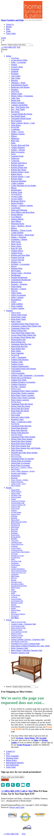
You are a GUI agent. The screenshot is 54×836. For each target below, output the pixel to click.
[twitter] (18, 786)
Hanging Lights (17, 419)
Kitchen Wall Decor (19, 163)
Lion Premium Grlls (17, 601)
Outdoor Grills (17, 362)
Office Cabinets (17, 297)
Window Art (16, 262)
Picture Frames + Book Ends (22, 235)
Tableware (15, 158)
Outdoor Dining (16, 313)
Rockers (14, 478)
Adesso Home (15, 490)
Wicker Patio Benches (20, 433)
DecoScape (14, 554)
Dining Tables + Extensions (22, 96)
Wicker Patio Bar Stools (20, 406)
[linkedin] (28, 786)
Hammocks (15, 476)
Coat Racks (15, 208)
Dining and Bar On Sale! (18, 628)
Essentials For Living (17, 555)
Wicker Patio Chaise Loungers (23, 398)
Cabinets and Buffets (19, 105)
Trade (8, 31)
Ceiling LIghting (17, 308)
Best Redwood (15, 525)
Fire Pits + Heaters (18, 387)
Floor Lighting (17, 306)
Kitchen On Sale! (16, 633)
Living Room (15, 58)
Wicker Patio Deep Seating (21, 439)
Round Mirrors (17, 214)
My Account (41, 738)
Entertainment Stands (19, 85)
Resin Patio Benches (19, 430)
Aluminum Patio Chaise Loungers (24, 391)
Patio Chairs (16, 321)
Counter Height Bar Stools (21, 114)
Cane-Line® (14, 540)
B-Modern (14, 516)
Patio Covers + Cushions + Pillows (21, 467)
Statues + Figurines (18, 237)
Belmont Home (15, 523)
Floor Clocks (16, 246)
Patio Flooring (15, 469)
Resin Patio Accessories (20, 465)
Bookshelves (16, 300)
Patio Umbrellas (17, 353)
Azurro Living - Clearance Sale (23, 624)
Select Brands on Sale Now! (19, 641)
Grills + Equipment (18, 357)
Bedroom (14, 266)
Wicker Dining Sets (18, 330)
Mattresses (15, 138)
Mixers (14, 188)
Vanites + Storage (18, 150)
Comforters (15, 129)
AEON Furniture (16, 491)
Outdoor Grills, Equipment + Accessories (27, 375)
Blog (8, 29)
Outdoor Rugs (16, 253)
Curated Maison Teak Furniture (20, 552)
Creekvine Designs (16, 550)
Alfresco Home (15, 493)
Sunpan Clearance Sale (20, 653)
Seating (14, 65)
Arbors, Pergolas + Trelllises (19, 480)
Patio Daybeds (17, 450)
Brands (9, 27)
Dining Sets (15, 100)
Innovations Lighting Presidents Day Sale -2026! (30, 646)
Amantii (13, 499)
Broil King (14, 531)
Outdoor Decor (17, 251)
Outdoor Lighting (16, 413)
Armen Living (15, 508)
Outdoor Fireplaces (18, 384)
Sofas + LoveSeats (18, 62)
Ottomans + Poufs (18, 83)
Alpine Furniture (16, 497)
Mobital (13, 608)
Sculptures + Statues (19, 239)
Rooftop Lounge (16, 389)
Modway (13, 612)
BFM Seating (15, 527)
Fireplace (14, 89)
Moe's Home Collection (18, 614)
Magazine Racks (17, 223)
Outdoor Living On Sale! (18, 622)
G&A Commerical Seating (19, 571)
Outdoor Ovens (17, 364)
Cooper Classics (16, 548)
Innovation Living (16, 582)
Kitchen (13, 154)
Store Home (30, 738)
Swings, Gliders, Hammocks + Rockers (23, 471)
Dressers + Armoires (19, 284)
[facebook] (8, 786)
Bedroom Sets (16, 282)
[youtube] (23, 786)
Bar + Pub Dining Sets (20, 107)
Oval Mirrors (16, 217)
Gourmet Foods (17, 156)
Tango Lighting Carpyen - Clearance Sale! (28, 639)
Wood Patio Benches (19, 428)
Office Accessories (18, 295)
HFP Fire (14, 578)
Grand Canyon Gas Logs (18, 572)
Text (18, 47)
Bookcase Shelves (18, 201)
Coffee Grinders (17, 183)
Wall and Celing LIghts (20, 417)
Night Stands (16, 286)
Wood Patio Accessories (20, 463)
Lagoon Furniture (16, 599)
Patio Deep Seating (16, 435)
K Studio (13, 591)
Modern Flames (15, 610)
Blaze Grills (14, 529)
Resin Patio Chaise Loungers (22, 395)
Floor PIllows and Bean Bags (22, 212)
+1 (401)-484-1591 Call (13, 791)
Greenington (14, 574)
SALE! (9, 620)
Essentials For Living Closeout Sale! (25, 644)
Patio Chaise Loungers (20, 400)
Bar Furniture (16, 121)
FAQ (8, 754)
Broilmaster (14, 533)
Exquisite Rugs (15, 557)
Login (3, 38)
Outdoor (9, 311)
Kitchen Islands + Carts (20, 176)
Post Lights (15, 415)
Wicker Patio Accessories (21, 461)
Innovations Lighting (17, 584)
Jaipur (13, 589)
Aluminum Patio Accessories (22, 459)
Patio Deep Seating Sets (20, 446)
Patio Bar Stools (16, 402)
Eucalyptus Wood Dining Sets (23, 337)
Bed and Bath (15, 127)
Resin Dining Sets (18, 342)
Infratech (13, 580)
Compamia (14, 546)
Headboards (16, 275)
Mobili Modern (15, 606)
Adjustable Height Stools (21, 118)
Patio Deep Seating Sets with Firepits (25, 448)
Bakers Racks (16, 174)
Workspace (14, 291)
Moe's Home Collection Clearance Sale (26, 650)
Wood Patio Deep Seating (21, 441)
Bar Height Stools (18, 116)
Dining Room (15, 91)
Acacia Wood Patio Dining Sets (23, 335)
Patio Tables (16, 351)
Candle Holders (17, 233)
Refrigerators (16, 190)
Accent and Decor (16, 194)
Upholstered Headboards (21, 280)
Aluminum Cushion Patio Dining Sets (26, 326)
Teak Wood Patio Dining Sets (23, 333)
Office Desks (16, 293)
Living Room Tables (19, 60)
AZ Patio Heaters (16, 512)
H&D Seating (15, 576)
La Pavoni (14, 597)
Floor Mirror (16, 221)
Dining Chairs (16, 94)
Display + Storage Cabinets (22, 205)
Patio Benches (15, 424)
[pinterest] (13, 786)
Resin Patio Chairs (18, 319)
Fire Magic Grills (16, 561)
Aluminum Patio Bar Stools (22, 404)
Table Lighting (17, 304)
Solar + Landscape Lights (21, 422)
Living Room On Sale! (18, 626)
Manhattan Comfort (17, 603)
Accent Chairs (16, 196)
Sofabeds (14, 71)
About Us (10, 24)
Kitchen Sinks (16, 179)
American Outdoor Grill (18, 505)
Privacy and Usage (16, 807)
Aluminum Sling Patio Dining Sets (25, 324)
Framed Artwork (17, 257)
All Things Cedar (16, 495)
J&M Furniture (15, 588)
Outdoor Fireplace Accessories (23, 382)
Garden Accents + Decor (18, 484)
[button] (32, 45)
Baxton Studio (15, 520)
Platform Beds (16, 268)
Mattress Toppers (18, 134)
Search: (4, 45)
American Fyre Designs (18, 501)
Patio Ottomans (15, 455)
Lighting (13, 302)
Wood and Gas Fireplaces (21, 378)
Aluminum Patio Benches (21, 426)
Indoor (8, 56)
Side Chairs (15, 78)
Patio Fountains (15, 485)
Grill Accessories (17, 373)
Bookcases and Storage (20, 87)
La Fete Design (15, 595)
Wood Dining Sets (18, 340)
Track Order (11, 33)
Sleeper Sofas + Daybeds (21, 273)
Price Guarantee (12, 756)
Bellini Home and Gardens (19, 522)
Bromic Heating (15, 537)
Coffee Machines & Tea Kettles (23, 185)
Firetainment (14, 563)
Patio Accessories (16, 456)
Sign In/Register (12, 765)
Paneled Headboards (19, 277)
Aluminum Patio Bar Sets (21, 344)
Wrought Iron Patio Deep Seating (24, 453)
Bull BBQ (14, 539)
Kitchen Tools (16, 192)
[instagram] (3, 786)
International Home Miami (19, 586)
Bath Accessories (18, 152)
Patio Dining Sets (18, 349)
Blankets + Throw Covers (21, 230)
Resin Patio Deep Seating (21, 443)
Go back (19, 738)
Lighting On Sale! (16, 637)
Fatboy (13, 559)
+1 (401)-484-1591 (8, 47)
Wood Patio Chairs (18, 317)
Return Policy (11, 760)
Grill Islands (16, 371)
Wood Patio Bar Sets (19, 346)
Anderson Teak (15, 507)
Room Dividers (17, 203)
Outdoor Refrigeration (20, 366)
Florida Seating (15, 565)
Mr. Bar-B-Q (15, 616)
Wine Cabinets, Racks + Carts (23, 123)
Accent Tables (16, 199)
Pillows (14, 136)
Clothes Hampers (18, 147)
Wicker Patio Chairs (19, 315)
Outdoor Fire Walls (18, 380)
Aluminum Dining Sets (20, 328)
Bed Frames (16, 271)
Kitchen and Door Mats (20, 255)
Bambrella (14, 518)
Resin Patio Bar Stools (20, 411)
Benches (14, 80)
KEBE (13, 593)
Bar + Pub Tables (18, 109)
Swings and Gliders (19, 473)
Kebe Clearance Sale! (19, 648)
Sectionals (15, 69)
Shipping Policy (12, 758)
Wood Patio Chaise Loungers (22, 393)
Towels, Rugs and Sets (20, 145)
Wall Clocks (16, 242)
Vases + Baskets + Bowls (21, 226)
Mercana (13, 604)
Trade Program (23, 745)
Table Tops (15, 98)
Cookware (15, 161)
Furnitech (14, 567)
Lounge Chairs (17, 67)
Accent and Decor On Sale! (19, 632)
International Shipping (15, 763)
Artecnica (14, 510)
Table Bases (16, 125)
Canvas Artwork (17, 260)
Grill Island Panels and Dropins (23, 369)
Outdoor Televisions (17, 482)
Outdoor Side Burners (20, 359)
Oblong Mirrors (17, 219)
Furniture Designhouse (18, 569)
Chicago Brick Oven (17, 544)
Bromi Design (15, 535)
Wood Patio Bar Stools (20, 408)
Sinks (13, 143)
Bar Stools (15, 112)
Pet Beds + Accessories (20, 264)
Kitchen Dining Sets (19, 167)
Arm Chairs (15, 76)
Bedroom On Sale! (16, 630)
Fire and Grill (15, 355)
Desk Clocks (16, 244)
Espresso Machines (18, 181)
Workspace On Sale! (17, 635)
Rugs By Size (16, 248)
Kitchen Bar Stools (18, 170)
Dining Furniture (17, 103)
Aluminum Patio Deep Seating (23, 437)
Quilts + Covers (17, 132)
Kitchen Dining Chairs (20, 172)
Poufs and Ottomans (19, 210)
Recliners (14, 74)
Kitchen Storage (17, 165)
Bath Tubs (15, 141)
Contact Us (10, 751)
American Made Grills (17, 503)
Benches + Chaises (18, 289)
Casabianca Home (16, 542)
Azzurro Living (15, 514)
